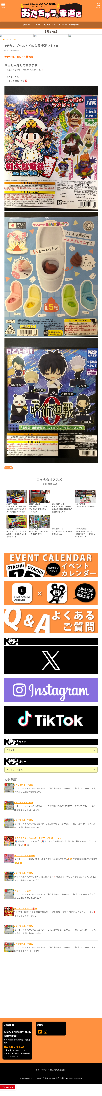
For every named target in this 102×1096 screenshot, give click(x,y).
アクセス (38, 25)
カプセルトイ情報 (22, 891)
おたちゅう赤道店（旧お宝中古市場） (49, 1078)
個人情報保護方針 (57, 1070)
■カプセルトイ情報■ (23, 785)
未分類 (9, 468)
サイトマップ (41, 1070)
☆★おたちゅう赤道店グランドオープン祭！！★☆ (37, 838)
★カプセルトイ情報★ (24, 855)
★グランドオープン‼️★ (25, 909)
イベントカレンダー (59, 25)
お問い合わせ (74, 25)
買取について (28, 25)
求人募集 (47, 25)
